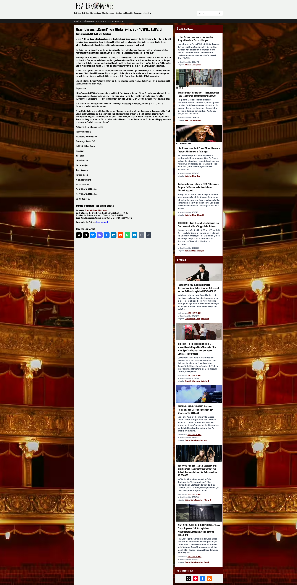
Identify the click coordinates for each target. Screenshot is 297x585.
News (105, 210)
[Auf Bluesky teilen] (93, 235)
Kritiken (85, 13)
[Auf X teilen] (79, 235)
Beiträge (77, 13)
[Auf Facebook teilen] (107, 235)
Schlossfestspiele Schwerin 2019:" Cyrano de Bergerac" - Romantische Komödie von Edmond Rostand (198, 187)
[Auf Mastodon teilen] (100, 235)
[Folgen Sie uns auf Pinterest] (195, 578)
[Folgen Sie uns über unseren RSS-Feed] (209, 578)
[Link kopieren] (148, 235)
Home (76, 21)
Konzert (187, 318)
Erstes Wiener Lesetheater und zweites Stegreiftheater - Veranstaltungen (195, 38)
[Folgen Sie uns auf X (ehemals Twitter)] (188, 578)
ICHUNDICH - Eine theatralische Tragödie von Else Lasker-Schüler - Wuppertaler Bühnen (198, 224)
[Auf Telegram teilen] (134, 235)
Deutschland (97, 210)
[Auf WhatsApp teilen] (127, 235)
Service (119, 13)
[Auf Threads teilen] (86, 235)
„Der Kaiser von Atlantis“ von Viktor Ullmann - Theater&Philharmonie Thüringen (199, 149)
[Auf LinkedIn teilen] (113, 235)
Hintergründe (95, 13)
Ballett (187, 120)
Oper (198, 176)
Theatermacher (108, 13)
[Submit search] (220, 13)
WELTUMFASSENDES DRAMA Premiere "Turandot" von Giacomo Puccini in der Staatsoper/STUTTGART (195, 410)
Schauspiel (89, 210)
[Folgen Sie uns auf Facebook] (202, 578)
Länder (198, 318)
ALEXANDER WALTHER (194, 313)
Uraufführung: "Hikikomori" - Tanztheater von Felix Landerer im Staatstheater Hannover (198, 94)
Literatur (195, 64)
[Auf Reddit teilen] (120, 235)
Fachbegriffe (128, 13)
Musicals (206, 562)
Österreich (188, 64)
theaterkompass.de (102, 222)
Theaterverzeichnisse (142, 13)
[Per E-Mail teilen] (141, 235)
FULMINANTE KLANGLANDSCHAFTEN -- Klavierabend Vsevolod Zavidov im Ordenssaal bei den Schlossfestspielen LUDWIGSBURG (198, 288)
